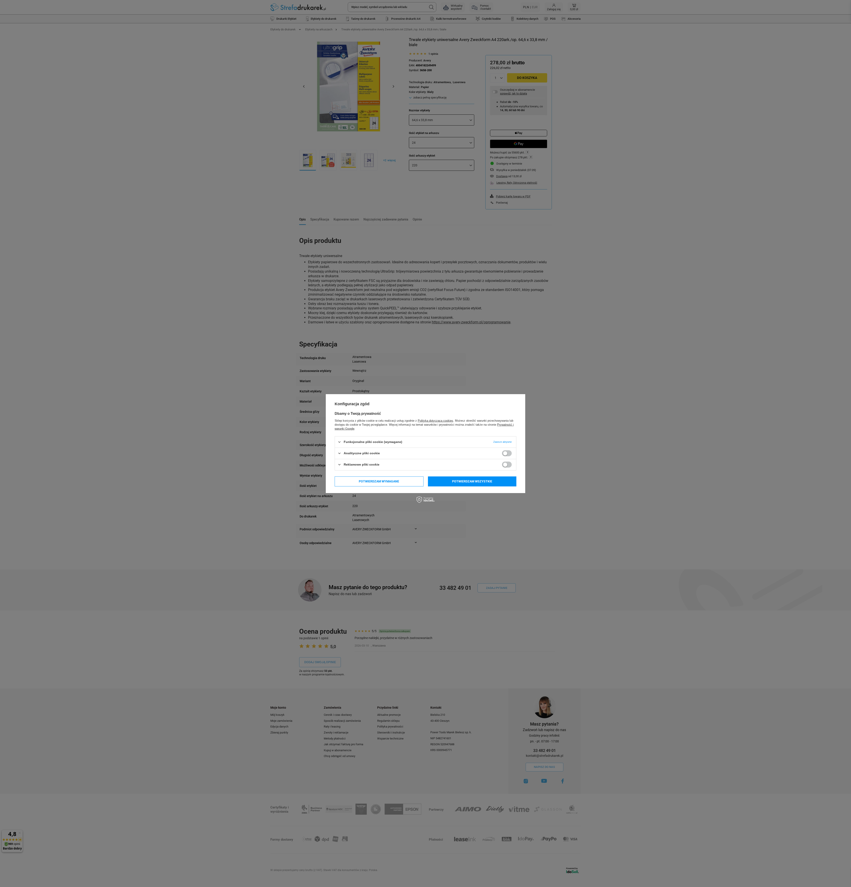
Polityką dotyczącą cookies (435, 420)
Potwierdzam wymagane (379, 481)
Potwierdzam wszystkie (472, 481)
